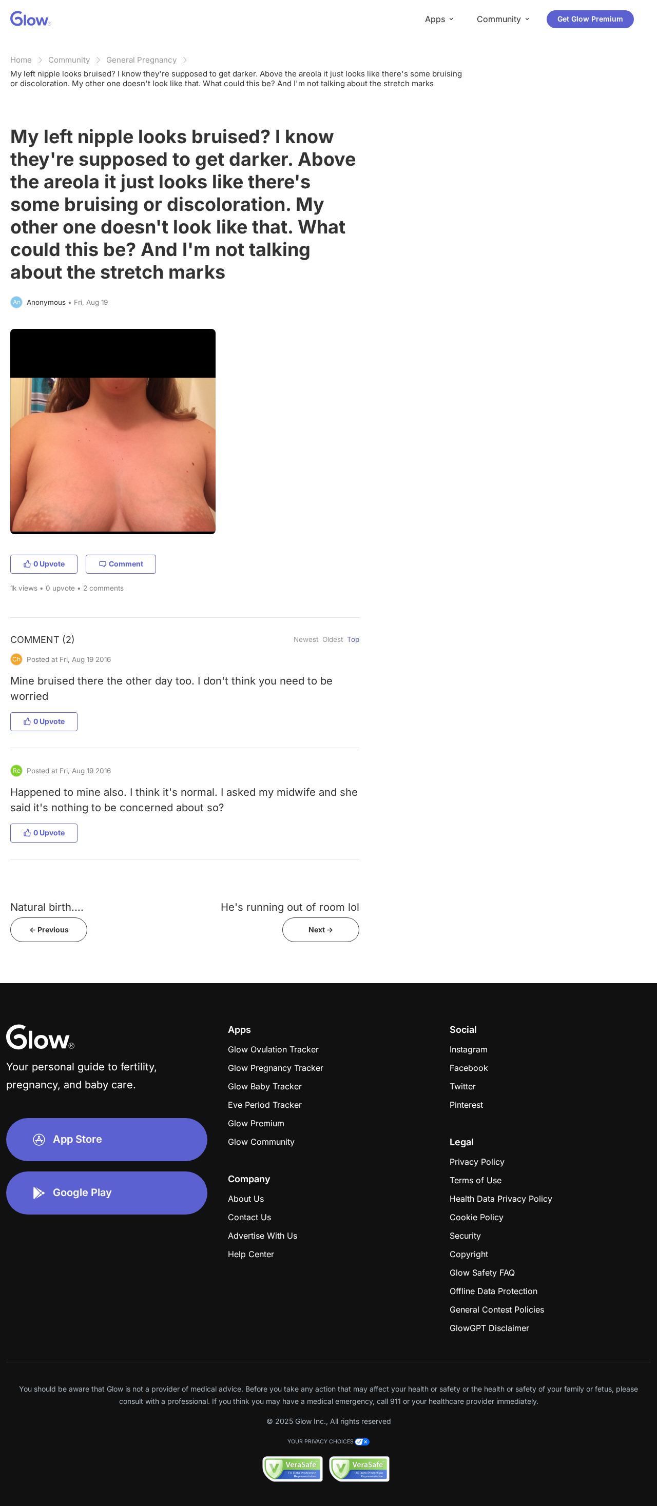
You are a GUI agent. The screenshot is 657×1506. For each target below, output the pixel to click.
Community (69, 60)
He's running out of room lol (290, 907)
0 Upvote (49, 563)
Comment (126, 563)
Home (21, 60)
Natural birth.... (47, 907)
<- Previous (49, 929)
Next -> (320, 929)
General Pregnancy (141, 60)
